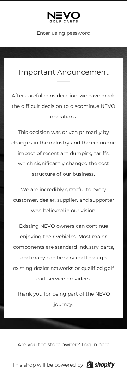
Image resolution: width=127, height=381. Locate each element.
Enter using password (63, 33)
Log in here (95, 344)
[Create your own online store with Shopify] (100, 365)
